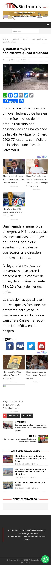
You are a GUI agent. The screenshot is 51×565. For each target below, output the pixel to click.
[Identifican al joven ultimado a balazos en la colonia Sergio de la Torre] (8, 459)
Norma (35, 488)
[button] (45, 559)
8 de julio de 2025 (23, 477)
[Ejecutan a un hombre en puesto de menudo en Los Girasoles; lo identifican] (8, 472)
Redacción (27, 59)
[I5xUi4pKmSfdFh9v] (25, 18)
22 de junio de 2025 (23, 464)
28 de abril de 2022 (23, 488)
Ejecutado (13, 415)
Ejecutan (27, 415)
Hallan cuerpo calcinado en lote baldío (30, 483)
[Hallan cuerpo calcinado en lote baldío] (8, 485)
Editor (36, 464)
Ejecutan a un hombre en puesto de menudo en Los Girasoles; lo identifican (30, 471)
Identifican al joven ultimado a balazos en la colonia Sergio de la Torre (30, 458)
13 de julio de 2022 (12, 59)
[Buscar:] (26, 31)
